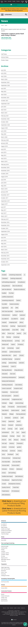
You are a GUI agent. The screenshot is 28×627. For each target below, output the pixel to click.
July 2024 (3, 70)
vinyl (3, 348)
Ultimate (4, 403)
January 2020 (4, 143)
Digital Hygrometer (5, 567)
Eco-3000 (4, 304)
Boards (2, 594)
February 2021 (5, 116)
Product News (4, 60)
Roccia (3, 425)
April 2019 (3, 158)
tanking (4, 362)
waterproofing (12, 362)
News (5, 1)
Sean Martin (5, 410)
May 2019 (3, 155)
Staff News (4, 54)
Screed (4, 483)
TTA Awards (11, 406)
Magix (11, 403)
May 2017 (3, 210)
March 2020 (4, 137)
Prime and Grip (6, 458)
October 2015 (4, 262)
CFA (25, 333)
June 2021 (3, 106)
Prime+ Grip (11, 333)
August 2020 (4, 128)
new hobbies (18, 384)
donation (16, 395)
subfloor (15, 315)
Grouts (4, 472)
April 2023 (3, 94)
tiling (22, 329)
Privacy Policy (11, 610)
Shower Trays (4, 597)
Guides (13, 1)
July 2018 (3, 179)
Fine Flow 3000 (6, 461)
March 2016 (4, 249)
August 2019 (4, 146)
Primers (12, 469)
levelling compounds (16, 278)
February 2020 (5, 140)
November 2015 (5, 258)
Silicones (4, 469)
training (10, 428)
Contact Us (22, 2)
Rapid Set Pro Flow (17, 480)
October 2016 (4, 228)
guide (21, 428)
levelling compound (7, 384)
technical (12, 450)
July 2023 (3, 88)
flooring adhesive (20, 414)
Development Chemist (14, 483)
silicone (21, 355)
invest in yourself (6, 388)
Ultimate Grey (16, 458)
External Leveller (21, 406)
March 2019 (4, 161)
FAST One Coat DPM (7, 311)
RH (12, 307)
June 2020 (3, 131)
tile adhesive (21, 282)
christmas (11, 447)
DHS (10, 439)
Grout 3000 (15, 329)
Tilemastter (20, 443)
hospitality (5, 392)
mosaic (20, 450)
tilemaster (7, 417)
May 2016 (3, 243)
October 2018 (4, 173)
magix (3, 406)
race (18, 432)
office (3, 333)
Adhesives (19, 469)
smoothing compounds (15, 274)
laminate (4, 351)
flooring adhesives (7, 370)
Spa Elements (4, 599)
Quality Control (6, 487)
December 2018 (5, 167)
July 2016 (3, 237)
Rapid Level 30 (21, 326)
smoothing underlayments (9, 377)
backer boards (15, 410)
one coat (4, 443)
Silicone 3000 (5, 465)
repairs (13, 344)
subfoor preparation (15, 351)
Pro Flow (11, 293)
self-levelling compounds (8, 282)
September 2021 (5, 103)
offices (21, 322)
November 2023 (5, 82)
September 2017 (5, 201)
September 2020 (5, 125)
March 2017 (4, 216)
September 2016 (5, 231)
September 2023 (5, 85)
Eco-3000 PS (14, 318)
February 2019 (5, 164)
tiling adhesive (6, 285)
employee (4, 436)
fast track (12, 373)
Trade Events (5, 491)
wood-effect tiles (6, 355)
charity (4, 421)
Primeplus (20, 344)
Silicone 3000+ (15, 465)
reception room (18, 388)
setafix (23, 410)
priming (17, 340)
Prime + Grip (4, 572)
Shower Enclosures (5, 596)
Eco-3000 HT (5, 318)
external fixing (19, 403)
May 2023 (3, 91)
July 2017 (3, 207)
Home (2, 25)
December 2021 (5, 97)
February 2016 (5, 252)
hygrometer (5, 307)
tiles (17, 454)
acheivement (5, 432)
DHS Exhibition (6, 494)
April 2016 (3, 246)
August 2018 (4, 176)
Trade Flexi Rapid (4, 533)
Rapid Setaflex (5, 329)
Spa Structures (4, 600)
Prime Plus (5, 326)
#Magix (11, 414)
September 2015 (5, 265)
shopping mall (13, 322)
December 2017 (5, 195)
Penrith (4, 439)
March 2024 (4, 79)
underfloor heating (7, 359)
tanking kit (21, 377)
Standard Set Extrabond (6, 530)
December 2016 (5, 222)
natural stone (5, 399)
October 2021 (4, 100)
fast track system (6, 395)
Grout (3, 428)
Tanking (12, 436)
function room (14, 392)
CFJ (3, 337)
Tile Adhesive (5, 480)
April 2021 (3, 109)
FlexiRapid (10, 454)
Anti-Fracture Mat (5, 581)
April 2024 (3, 76)
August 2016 (4, 234)
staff (22, 417)
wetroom (21, 362)
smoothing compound (8, 300)
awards (19, 333)
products (15, 417)
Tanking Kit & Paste (5, 575)
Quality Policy (17, 610)
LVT (23, 340)
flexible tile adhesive (19, 289)
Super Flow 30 (19, 311)
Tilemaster (5, 278)
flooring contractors (7, 340)
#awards (4, 414)
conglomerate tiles (17, 399)
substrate (22, 315)
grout (15, 355)
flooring (9, 337)
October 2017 (4, 198)
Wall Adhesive (19, 476)
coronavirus (5, 366)
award (18, 421)
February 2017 (5, 219)
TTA (13, 432)
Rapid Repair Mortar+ (5, 559)
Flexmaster (3, 570)
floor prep (4, 450)
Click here (6, 501)
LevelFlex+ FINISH (5, 554)
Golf (16, 428)
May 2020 (3, 134)
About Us (2, 2)
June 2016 (3, 240)
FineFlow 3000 (4, 548)
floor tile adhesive (17, 285)
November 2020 (5, 119)
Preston (23, 439)
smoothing (16, 337)
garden (19, 447)
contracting (10, 348)
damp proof (5, 344)
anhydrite (17, 359)
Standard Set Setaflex (5, 532)
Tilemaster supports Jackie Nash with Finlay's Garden (12, 34)
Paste (18, 436)
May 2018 (3, 185)
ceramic (4, 447)
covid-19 (13, 366)
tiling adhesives (19, 370)
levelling (13, 326)
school (22, 318)
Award (23, 432)
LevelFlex (3, 551)
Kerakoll (4, 274)
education (4, 373)
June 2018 (3, 182)
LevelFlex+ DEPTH (5, 553)
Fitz (24, 436)
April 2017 (3, 213)
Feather (18, 300)
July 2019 (3, 149)
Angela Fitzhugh (8, 38)
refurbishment (6, 315)
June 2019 (3, 152)
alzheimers (19, 425)
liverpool (10, 425)
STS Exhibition (15, 491)
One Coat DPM (16, 461)
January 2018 (4, 192)
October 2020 (4, 122)
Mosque (16, 439)
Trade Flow (16, 487)
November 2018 (5, 170)
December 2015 (5, 255)
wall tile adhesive (6, 289)
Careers (18, 1)
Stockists (9, 1)
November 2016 (5, 225)
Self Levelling (12, 472)
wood (17, 348)
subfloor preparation (7, 296)
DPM (17, 307)
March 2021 (4, 112)
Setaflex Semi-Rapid (7, 476)
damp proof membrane (8, 381)
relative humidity (14, 304)
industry (11, 443)
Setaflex (4, 293)
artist (3, 454)
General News (4, 57)
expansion (11, 421)
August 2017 (4, 204)
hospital (4, 322)
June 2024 (3, 73)
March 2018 (4, 189)
